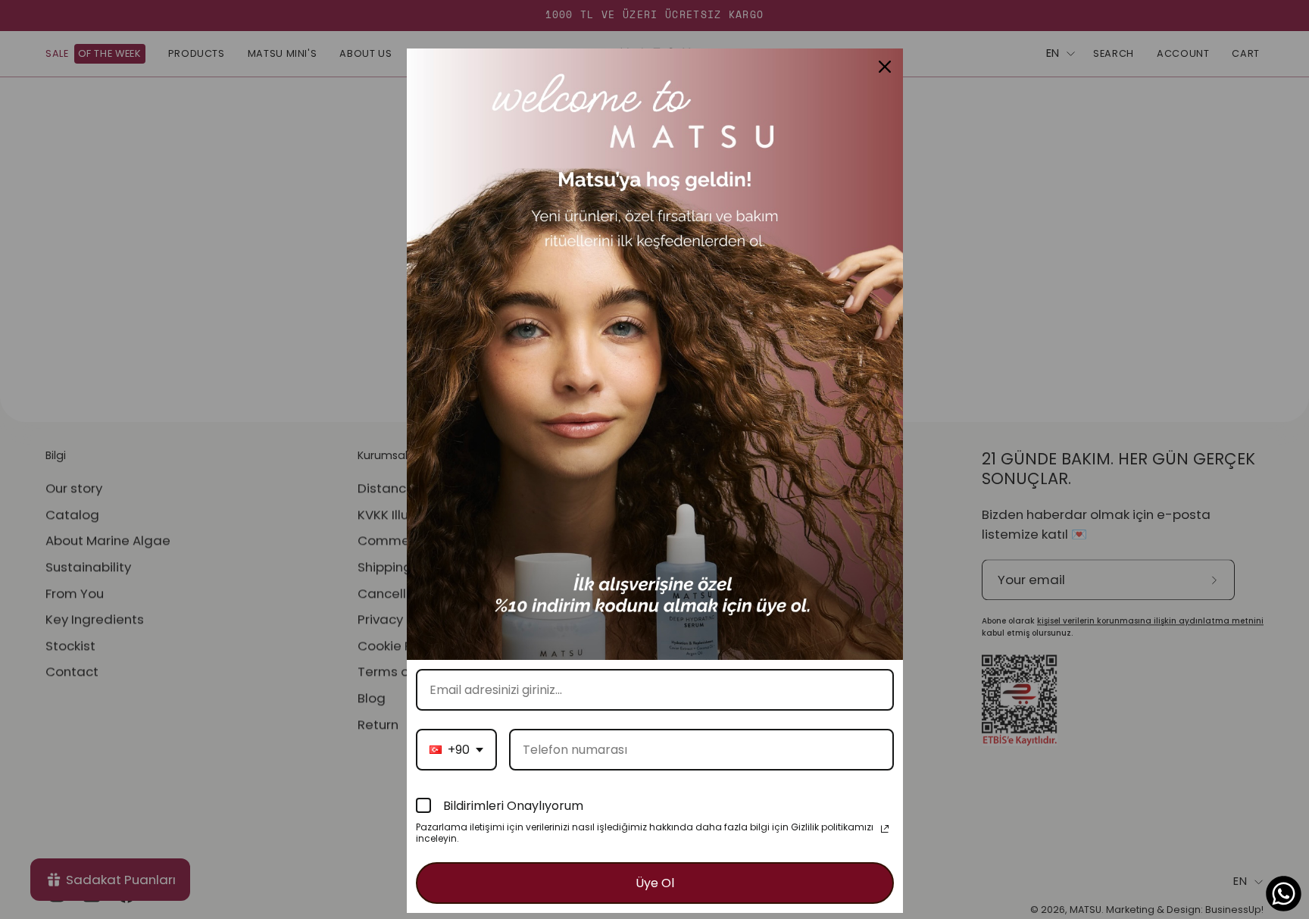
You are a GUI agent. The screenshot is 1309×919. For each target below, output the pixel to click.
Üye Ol (655, 883)
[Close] (885, 66)
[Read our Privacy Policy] (885, 829)
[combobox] (456, 750)
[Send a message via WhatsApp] (1283, 893)
